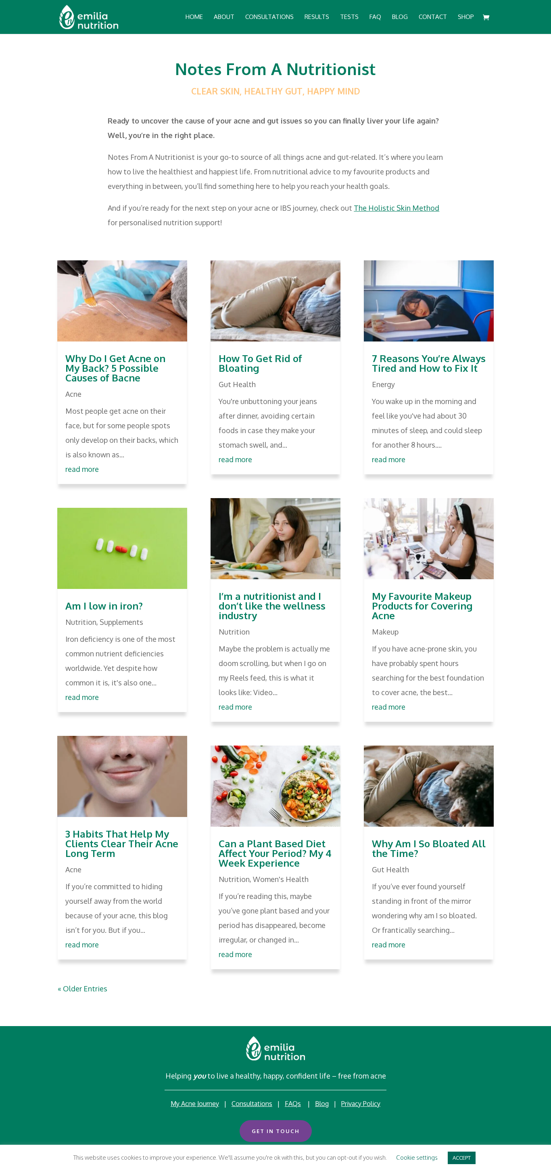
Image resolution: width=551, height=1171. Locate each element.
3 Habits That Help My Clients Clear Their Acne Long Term (121, 843)
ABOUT (224, 17)
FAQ (375, 17)
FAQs (293, 1104)
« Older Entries (82, 988)
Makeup (385, 631)
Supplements (121, 622)
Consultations (252, 1104)
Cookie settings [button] (417, 1157)
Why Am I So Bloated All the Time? (429, 848)
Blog (322, 1104)
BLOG (400, 17)
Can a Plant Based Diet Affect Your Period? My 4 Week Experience (275, 853)
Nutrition (80, 622)
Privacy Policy (360, 1104)
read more (82, 469)
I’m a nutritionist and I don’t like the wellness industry (272, 606)
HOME (194, 17)
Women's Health (281, 879)
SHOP (466, 17)
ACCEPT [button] (462, 1157)
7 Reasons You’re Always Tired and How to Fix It (429, 363)
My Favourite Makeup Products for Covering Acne (422, 606)
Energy (383, 384)
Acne (73, 394)
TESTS (349, 17)
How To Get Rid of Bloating (260, 363)
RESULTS (317, 17)
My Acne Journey (195, 1104)
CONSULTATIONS (269, 17)
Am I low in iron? (104, 605)
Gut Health (237, 384)
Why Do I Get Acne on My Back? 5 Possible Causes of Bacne (115, 368)
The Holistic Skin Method (396, 207)
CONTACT (433, 17)
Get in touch (276, 1131)
